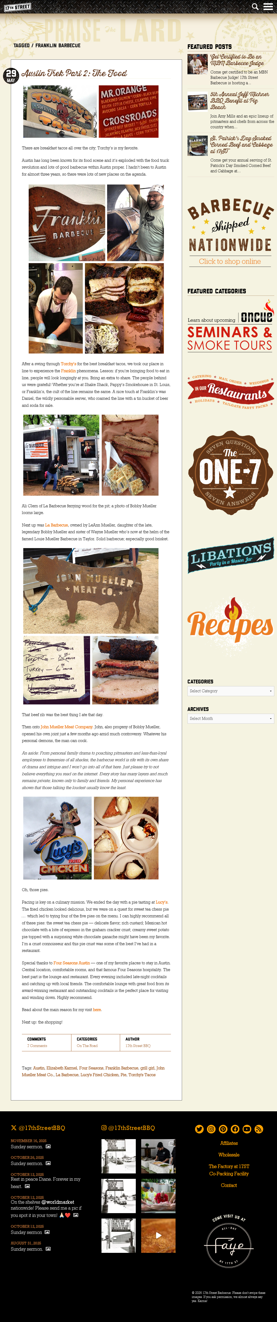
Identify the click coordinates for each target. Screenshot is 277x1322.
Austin (38, 1068)
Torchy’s (68, 364)
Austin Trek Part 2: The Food (74, 73)
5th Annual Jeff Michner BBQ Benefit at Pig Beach (239, 101)
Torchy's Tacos (142, 1075)
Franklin (68, 371)
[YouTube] (247, 1129)
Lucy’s (161, 902)
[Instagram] (211, 1129)
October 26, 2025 (27, 1158)
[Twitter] (199, 1129)
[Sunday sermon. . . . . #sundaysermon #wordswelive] (118, 1156)
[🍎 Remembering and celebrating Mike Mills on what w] (158, 1196)
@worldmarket (57, 1202)
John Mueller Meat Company (67, 727)
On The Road (87, 1046)
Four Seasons (91, 1068)
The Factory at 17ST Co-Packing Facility (229, 1170)
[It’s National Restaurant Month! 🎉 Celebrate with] (158, 1236)
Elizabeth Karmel (62, 1068)
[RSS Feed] (259, 1129)
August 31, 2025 (26, 1243)
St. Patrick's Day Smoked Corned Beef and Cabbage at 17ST (241, 145)
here (97, 1010)
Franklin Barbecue (121, 1068)
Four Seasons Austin (72, 963)
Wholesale (229, 1155)
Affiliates (229, 1143)
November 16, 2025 (29, 1141)
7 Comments (37, 1046)
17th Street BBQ (138, 1046)
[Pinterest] (223, 1129)
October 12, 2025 (27, 1175)
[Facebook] (235, 1129)
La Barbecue (56, 525)
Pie (123, 1075)
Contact (229, 1185)
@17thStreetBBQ (41, 1128)
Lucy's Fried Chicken (99, 1075)
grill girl (147, 1068)
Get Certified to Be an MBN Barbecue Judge (237, 60)
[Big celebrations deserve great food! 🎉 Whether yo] (158, 1156)
